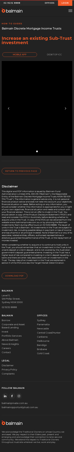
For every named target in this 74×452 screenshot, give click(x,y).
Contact (6, 352)
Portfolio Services (12, 335)
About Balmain (10, 339)
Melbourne (43, 341)
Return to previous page (21, 171)
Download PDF (14, 276)
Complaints (8, 373)
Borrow (6, 320)
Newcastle (43, 328)
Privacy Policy (9, 369)
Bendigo (42, 345)
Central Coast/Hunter (49, 332)
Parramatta (43, 324)
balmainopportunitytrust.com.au (17, 407)
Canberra (42, 336)
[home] (12, 11)
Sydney (41, 320)
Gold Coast (43, 353)
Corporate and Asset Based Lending (13, 326)
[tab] (19, 54)
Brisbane (42, 349)
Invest (5, 331)
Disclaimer (8, 365)
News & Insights (10, 344)
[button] (49, 3)
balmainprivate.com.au (15, 403)
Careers (6, 348)
